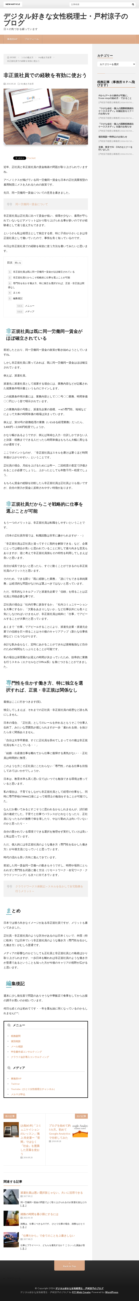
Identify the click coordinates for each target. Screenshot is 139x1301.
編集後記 (16, 298)
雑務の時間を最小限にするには (39, 1214)
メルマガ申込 (18, 1094)
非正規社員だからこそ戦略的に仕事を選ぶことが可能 (39, 277)
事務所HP (12, 39)
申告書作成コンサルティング (26, 1051)
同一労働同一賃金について (31, 204)
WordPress (111, 1292)
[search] (133, 4)
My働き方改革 (27, 84)
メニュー (25, 305)
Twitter (15, 1083)
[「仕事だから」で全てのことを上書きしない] (11, 1239)
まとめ (14, 292)
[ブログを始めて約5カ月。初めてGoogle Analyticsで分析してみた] (80, 1129)
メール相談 (17, 1046)
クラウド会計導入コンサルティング (30, 1056)
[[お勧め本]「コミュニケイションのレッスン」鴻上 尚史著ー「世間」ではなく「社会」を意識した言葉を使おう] (11, 1129)
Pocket (31, 157)
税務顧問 (16, 1035)
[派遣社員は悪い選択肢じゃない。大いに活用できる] (11, 1196)
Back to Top (69, 1266)
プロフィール (32, 39)
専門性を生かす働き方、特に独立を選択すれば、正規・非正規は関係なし (46, 285)
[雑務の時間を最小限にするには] (11, 1218)
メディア (25, 311)
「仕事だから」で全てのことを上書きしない (48, 1235)
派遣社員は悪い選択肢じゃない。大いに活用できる (52, 1192)
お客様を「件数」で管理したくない (83, 4)
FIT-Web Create (81, 1292)
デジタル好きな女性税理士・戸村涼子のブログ (66, 19)
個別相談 (16, 1041)
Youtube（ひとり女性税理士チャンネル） (33, 1089)
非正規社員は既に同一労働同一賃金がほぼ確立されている (42, 271)
